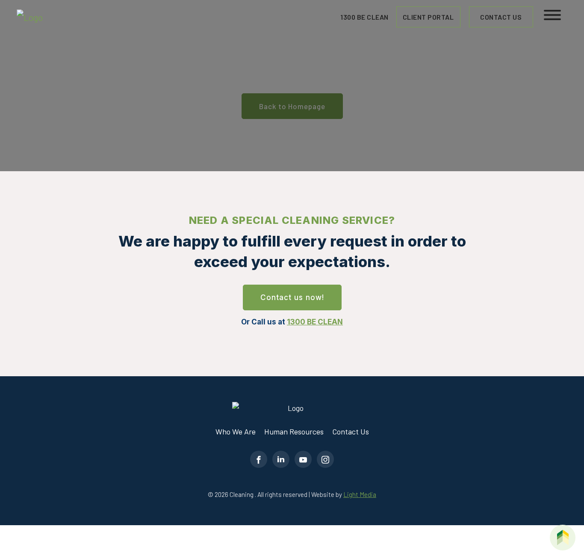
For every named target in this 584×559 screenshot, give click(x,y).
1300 (364, 17)
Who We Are (235, 431)
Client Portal (428, 17)
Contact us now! (292, 297)
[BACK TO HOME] (562, 537)
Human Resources (294, 431)
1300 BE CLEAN (315, 322)
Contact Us (501, 17)
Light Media (359, 494)
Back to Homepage (292, 106)
